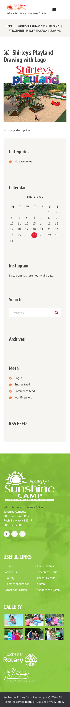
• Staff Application (15, 590)
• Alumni (40, 584)
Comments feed (25, 391)
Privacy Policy (55, 701)
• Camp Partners (45, 566)
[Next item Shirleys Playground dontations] (51, 94)
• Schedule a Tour (46, 572)
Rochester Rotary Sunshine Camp (38, 26)
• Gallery (9, 578)
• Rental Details (45, 578)
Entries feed (22, 384)
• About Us (10, 572)
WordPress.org (23, 397)
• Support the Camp (47, 590)
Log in (18, 378)
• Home (8, 566)
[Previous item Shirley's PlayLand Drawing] (19, 94)
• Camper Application (16, 584)
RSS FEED (18, 423)
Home (9, 26)
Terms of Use (32, 701)
